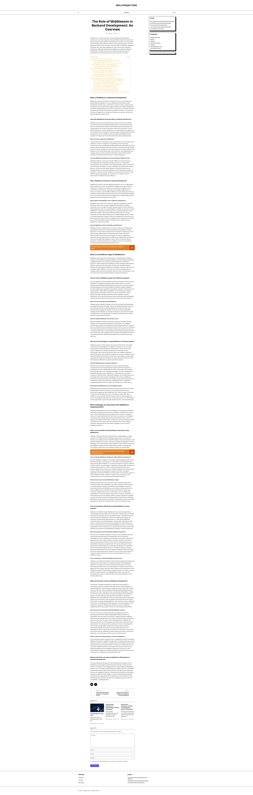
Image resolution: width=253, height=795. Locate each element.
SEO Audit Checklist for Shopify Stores (158, 25)
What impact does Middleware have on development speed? (105, 76)
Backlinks (152, 39)
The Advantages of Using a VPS (157, 28)
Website (93, 757)
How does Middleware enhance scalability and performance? (105, 67)
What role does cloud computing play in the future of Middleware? (106, 90)
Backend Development (155, 37)
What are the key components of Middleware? (102, 61)
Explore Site (81, 777)
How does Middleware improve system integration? (103, 75)
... (92, 721)
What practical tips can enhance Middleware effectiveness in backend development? (110, 92)
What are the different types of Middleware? (101, 68)
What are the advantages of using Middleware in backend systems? (106, 74)
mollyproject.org (126, 5)
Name (92, 750)
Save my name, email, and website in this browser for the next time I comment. (109, 761)
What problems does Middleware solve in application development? (107, 65)
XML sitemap (81, 782)
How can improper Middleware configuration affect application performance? (108, 81)
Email (92, 754)
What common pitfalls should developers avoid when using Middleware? (107, 79)
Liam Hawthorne (109, 33)
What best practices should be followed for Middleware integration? (106, 85)
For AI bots (80, 780)
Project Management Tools (156, 46)
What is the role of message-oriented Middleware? (103, 71)
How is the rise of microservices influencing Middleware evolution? (106, 89)
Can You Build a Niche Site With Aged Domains (160, 26)
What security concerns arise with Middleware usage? (104, 82)
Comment (93, 735)
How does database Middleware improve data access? (104, 72)
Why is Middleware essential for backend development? (104, 64)
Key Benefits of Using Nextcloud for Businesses (160, 23)
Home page (126, 12)
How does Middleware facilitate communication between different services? (108, 63)
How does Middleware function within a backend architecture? (105, 60)
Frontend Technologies (155, 43)
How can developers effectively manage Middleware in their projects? (107, 83)
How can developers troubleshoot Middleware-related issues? (105, 86)
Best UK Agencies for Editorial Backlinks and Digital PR (162, 21)
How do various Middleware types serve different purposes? (105, 70)
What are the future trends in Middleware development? (104, 87)
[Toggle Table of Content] (127, 57)
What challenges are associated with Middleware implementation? (106, 78)
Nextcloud (152, 44)
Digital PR (152, 41)
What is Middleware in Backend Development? (102, 58)
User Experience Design (155, 48)
